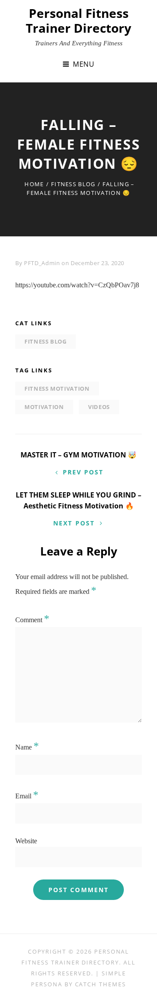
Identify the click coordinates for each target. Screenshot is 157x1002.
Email (26, 796)
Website (26, 841)
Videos (99, 407)
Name (27, 747)
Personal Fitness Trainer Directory (78, 20)
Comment (32, 620)
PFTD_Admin (42, 263)
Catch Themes (100, 984)
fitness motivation (57, 388)
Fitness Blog (73, 184)
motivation (44, 407)
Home (34, 184)
